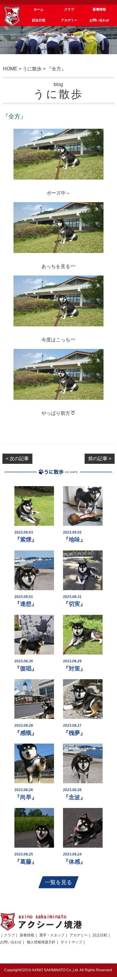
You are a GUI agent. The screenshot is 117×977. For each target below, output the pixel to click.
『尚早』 (25, 797)
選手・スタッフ (51, 935)
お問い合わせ (11, 942)
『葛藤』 (25, 861)
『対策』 (74, 668)
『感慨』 (25, 733)
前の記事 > (99, 458)
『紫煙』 (25, 539)
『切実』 (74, 604)
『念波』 (74, 797)
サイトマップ (71, 942)
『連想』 (25, 604)
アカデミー (79, 935)
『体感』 (74, 861)
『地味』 (74, 539)
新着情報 (27, 935)
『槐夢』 (74, 733)
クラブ (9, 935)
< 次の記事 (17, 458)
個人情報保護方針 (41, 942)
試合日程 (100, 935)
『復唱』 (25, 668)
